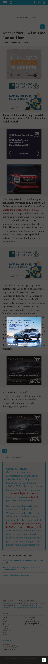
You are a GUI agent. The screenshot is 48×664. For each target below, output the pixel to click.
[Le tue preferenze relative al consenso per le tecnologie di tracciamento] (44, 660)
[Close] (41, 317)
